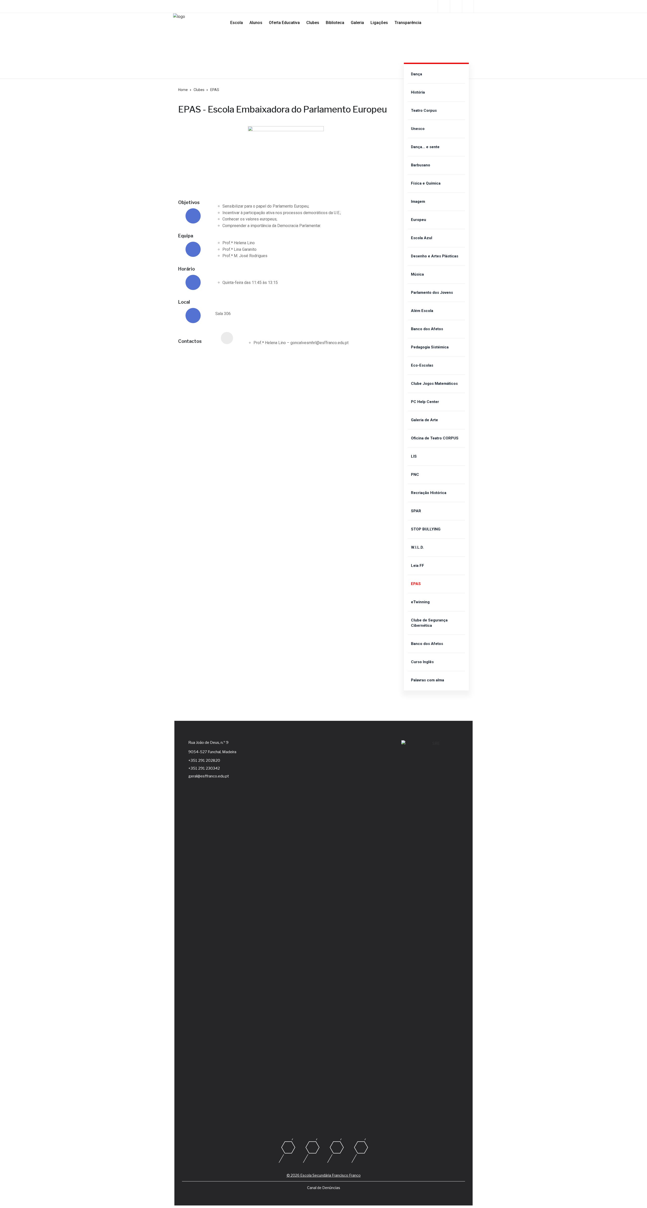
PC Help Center (425, 401)
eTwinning (420, 602)
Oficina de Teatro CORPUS (434, 438)
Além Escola (422, 310)
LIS (414, 456)
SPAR (416, 511)
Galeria (357, 22)
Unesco (418, 128)
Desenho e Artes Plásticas (434, 256)
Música (417, 274)
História (418, 92)
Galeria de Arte (424, 420)
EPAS (416, 583)
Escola (236, 22)
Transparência (408, 22)
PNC (415, 474)
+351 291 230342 (204, 768)
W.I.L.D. (417, 547)
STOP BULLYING (426, 529)
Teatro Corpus (424, 110)
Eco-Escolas (422, 365)
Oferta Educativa (284, 22)
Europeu (418, 219)
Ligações (379, 22)
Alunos (255, 22)
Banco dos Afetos (427, 329)
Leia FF (417, 565)
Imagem (418, 201)
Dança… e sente (425, 147)
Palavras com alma (427, 680)
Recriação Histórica (428, 492)
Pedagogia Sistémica (430, 347)
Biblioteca (335, 22)
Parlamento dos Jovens (432, 292)
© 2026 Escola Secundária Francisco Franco (324, 1175)
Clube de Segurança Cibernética (429, 623)
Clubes (312, 22)
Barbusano (420, 165)
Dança (416, 74)
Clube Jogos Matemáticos (434, 383)
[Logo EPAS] (286, 129)
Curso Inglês (422, 662)
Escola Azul (421, 238)
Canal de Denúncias (323, 1187)
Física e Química (426, 183)
